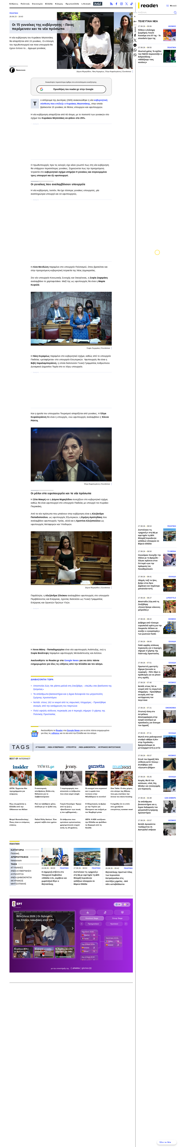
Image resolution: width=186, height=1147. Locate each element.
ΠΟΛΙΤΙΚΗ (13, 13)
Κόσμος (59, 4)
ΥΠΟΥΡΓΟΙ (71, 747)
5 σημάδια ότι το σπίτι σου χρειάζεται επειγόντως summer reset (122, 806)
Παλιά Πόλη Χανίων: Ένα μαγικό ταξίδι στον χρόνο (46, 820)
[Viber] (135, 55)
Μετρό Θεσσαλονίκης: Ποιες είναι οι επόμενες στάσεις (19, 822)
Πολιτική (25, 4)
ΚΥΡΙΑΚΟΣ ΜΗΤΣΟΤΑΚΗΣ (110, 747)
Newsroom (16, 860)
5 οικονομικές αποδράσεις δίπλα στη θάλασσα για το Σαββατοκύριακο (44, 792)
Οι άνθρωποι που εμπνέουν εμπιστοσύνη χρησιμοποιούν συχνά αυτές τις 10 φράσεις (70, 823)
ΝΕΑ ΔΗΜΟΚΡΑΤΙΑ (88, 747)
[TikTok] (131, 4)
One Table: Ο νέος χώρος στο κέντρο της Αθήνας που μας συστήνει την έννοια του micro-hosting (121, 792)
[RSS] (111, 4)
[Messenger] (135, 45)
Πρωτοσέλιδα (72, 4)
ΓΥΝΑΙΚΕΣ (41, 747)
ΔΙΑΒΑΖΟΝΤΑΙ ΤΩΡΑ (42, 679)
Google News (71, 660)
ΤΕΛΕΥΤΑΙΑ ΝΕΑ (148, 21)
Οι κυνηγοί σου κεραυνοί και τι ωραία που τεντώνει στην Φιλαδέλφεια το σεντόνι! (96, 792)
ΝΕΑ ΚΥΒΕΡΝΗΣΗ (56, 747)
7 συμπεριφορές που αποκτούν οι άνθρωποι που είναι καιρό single (70, 791)
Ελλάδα (49, 4)
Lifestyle (86, 4)
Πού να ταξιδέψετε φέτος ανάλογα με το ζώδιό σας (45, 805)
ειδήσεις (55, 733)
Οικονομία (37, 4)
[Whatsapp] (135, 50)
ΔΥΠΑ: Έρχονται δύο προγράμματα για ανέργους (18, 791)
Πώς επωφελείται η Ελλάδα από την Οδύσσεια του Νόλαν (18, 806)
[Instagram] (121, 4)
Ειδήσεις (13, 4)
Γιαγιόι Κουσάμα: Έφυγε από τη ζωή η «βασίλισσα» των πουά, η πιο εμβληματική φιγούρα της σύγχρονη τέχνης (70, 808)
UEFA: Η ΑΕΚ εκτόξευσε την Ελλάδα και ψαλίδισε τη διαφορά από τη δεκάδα (96, 823)
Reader (59, 730)
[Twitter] (126, 4)
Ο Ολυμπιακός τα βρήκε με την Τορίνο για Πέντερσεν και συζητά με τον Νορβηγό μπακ (96, 808)
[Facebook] (116, 4)
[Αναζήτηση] (175, 12)
